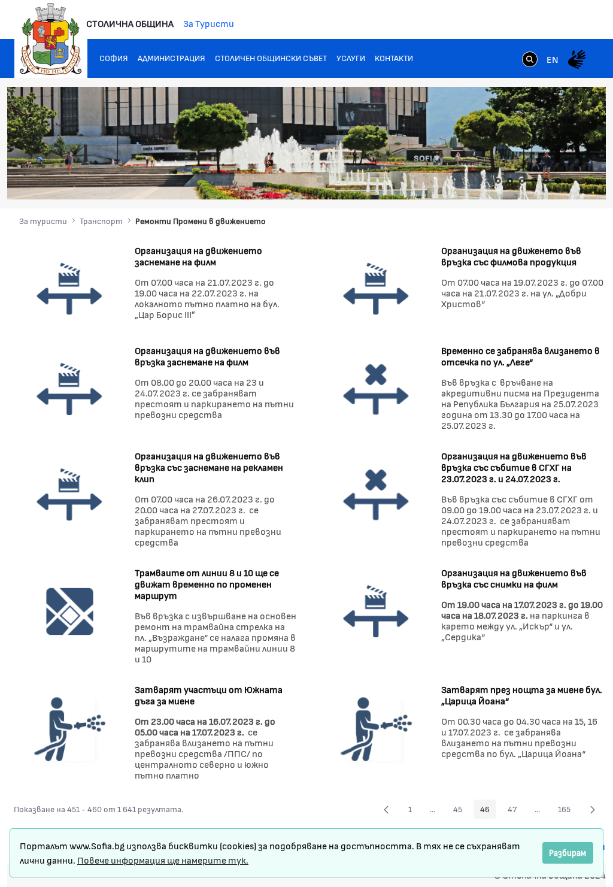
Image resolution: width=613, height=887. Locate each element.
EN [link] (553, 59)
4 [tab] (534, 181)
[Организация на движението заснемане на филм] (70, 287)
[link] (530, 60)
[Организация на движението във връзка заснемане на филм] (70, 388)
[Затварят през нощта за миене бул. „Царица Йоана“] (376, 727)
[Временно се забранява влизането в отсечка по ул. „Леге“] (376, 388)
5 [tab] (546, 181)
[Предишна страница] (386, 809)
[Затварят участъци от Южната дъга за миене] (70, 727)
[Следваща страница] (592, 809)
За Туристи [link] (208, 23)
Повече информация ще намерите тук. (162, 859)
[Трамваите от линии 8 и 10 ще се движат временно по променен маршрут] (70, 610)
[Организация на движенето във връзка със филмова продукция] (376, 287)
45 (461, 811)
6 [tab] (558, 181)
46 (488, 811)
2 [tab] (510, 181)
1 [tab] (498, 181)
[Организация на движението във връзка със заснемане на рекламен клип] (70, 493)
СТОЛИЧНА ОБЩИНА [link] (130, 23)
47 (515, 811)
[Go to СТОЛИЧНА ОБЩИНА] (51, 39)
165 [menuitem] (567, 811)
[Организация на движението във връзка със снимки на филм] (376, 610)
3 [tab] (522, 181)
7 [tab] (570, 181)
